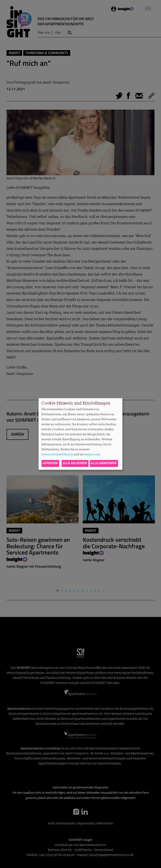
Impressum (92, 454)
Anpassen (50, 463)
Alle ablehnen (75, 463)
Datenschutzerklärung (57, 454)
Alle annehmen (104, 463)
